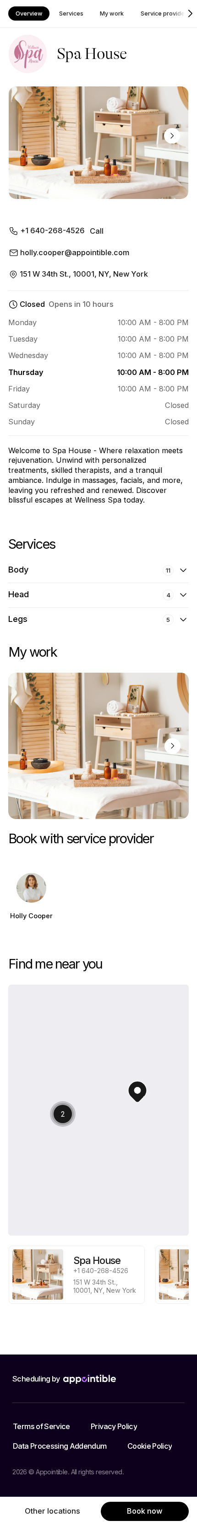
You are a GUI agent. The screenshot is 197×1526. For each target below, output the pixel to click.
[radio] (76, 1275)
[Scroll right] (190, 13)
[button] (63, 1101)
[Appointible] (89, 1379)
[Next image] (172, 136)
